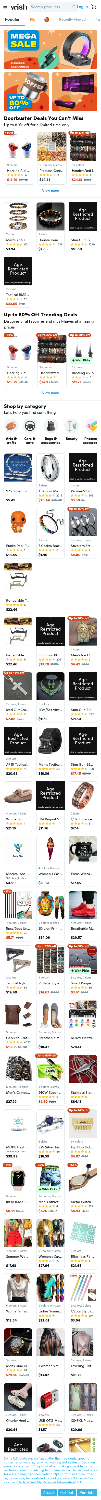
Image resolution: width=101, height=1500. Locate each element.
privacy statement (18, 1466)
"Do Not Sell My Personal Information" (46, 1482)
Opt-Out (66, 1492)
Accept (48, 1492)
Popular (12, 19)
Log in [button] (82, 6)
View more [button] (50, 190)
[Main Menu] (5, 7)
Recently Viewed (72, 19)
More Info (86, 1492)
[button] (74, 7)
